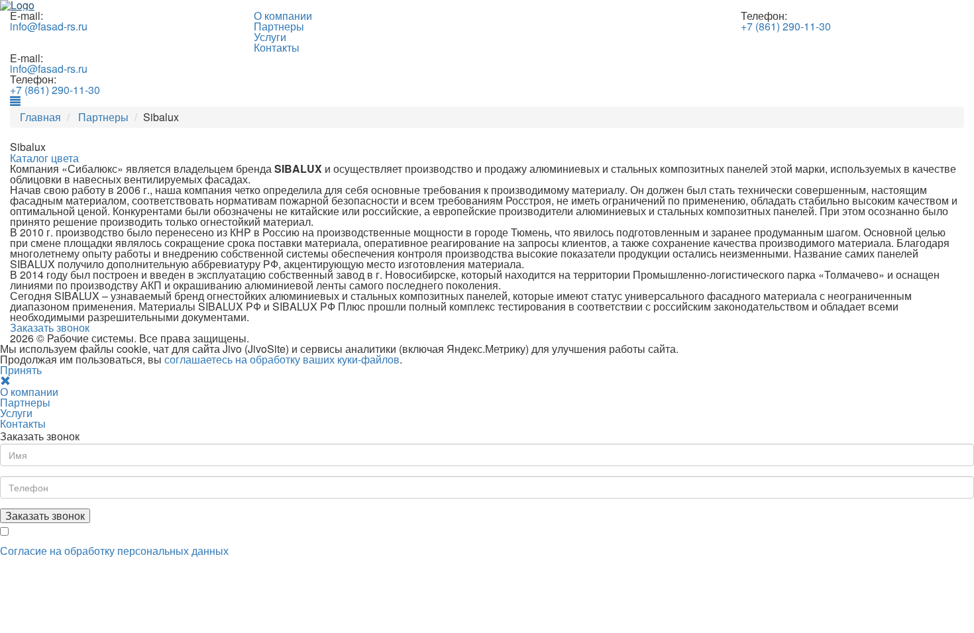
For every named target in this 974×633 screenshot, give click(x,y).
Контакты (276, 47)
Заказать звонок (49, 327)
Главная (40, 116)
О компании (283, 15)
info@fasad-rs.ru (48, 26)
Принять (21, 369)
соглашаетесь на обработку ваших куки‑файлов (282, 359)
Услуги (270, 36)
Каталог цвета (44, 158)
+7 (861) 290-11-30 (786, 26)
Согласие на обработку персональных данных (114, 550)
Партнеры (279, 26)
